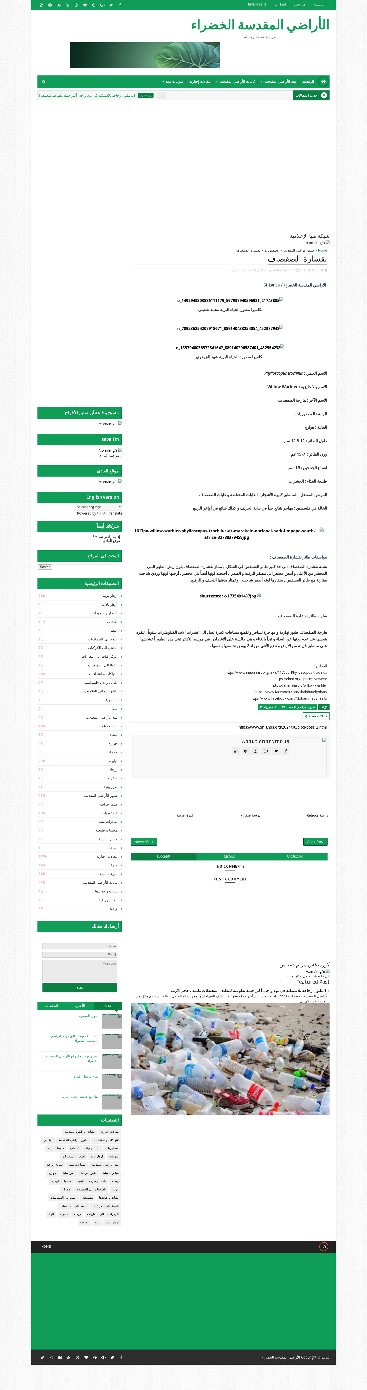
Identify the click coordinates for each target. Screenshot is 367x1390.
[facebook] (120, 5)
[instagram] (50, 5)
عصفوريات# (268, 707)
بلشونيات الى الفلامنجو (100, 691)
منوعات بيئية (174, 81)
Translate (114, 513)
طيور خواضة (108, 804)
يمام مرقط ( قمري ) (84, 1077)
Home (322, 250)
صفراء (112, 778)
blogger (164, 856)
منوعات (111, 865)
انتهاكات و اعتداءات (103, 674)
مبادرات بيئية (108, 822)
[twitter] (111, 5)
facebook (295, 856)
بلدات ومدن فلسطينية (101, 683)
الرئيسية (320, 4)
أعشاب (112, 622)
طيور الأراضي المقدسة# (298, 707)
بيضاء (113, 735)
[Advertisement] (208, 136)
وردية (113, 908)
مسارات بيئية (108, 839)
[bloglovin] (85, 5)
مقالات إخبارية (199, 81)
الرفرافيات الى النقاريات (99, 656)
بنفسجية (111, 700)
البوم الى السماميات (102, 639)
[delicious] (41, 5)
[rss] (67, 5)
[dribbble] (76, 5)
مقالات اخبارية (107, 856)
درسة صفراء (251, 815)
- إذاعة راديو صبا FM (107, 536)
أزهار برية (110, 596)
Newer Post (144, 841)
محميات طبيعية (106, 830)
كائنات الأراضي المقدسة (237, 81)
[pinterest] (93, 5)
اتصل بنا (280, 4)
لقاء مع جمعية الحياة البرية (80, 1097)
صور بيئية (111, 787)
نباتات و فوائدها (106, 891)
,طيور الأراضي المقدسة (260, 270)
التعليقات (51, 1006)
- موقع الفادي (112, 540)
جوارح (112, 743)
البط (114, 630)
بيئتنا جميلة (110, 726)
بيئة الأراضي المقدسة (280, 81)
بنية (114, 709)
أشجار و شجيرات (104, 613)
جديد (108, 1006)
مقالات (112, 848)
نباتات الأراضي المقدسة (100, 882)
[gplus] (102, 5)
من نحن (300, 4)
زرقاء (113, 770)
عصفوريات (271, 250)
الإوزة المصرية (89, 1016)
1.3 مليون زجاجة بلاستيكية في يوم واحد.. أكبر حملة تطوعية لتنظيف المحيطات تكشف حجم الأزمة (96, 95)
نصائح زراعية (108, 900)
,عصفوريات (235, 270)
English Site (257, 4)
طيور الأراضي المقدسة (298, 250)
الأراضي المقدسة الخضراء (260, 25)
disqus (229, 856)
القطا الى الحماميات (102, 665)
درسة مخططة (317, 815)
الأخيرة (80, 1006)
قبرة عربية (185, 815)
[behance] (58, 5)
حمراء (112, 752)
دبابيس (112, 761)
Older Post (315, 841)
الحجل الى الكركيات (102, 648)
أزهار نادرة (110, 604)
